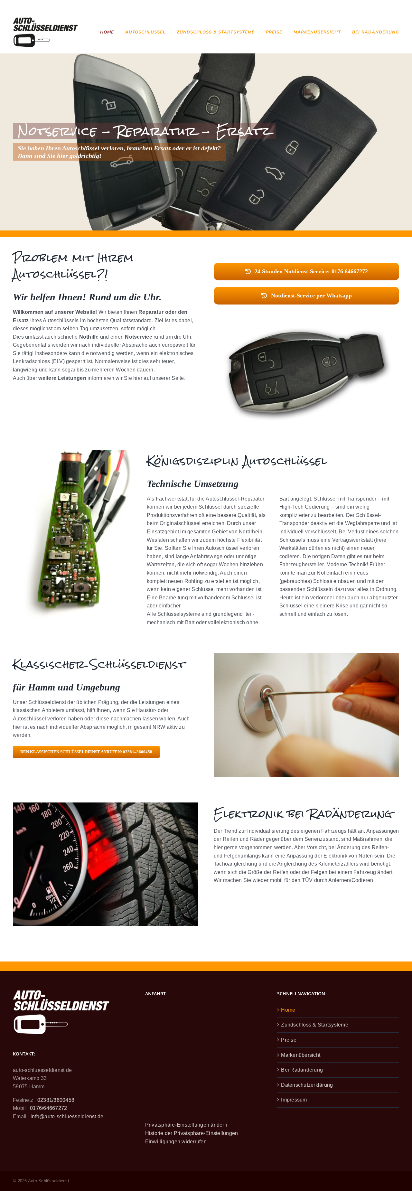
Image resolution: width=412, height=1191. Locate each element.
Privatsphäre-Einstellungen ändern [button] (186, 1125)
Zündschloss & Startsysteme (314, 1024)
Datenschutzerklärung (307, 1085)
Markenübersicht (300, 1055)
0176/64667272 (48, 1108)
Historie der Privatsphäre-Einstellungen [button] (191, 1133)
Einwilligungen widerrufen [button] (176, 1141)
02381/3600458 (55, 1100)
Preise (288, 1040)
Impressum (294, 1099)
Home (288, 1010)
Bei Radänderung (302, 1070)
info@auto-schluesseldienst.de (67, 1116)
